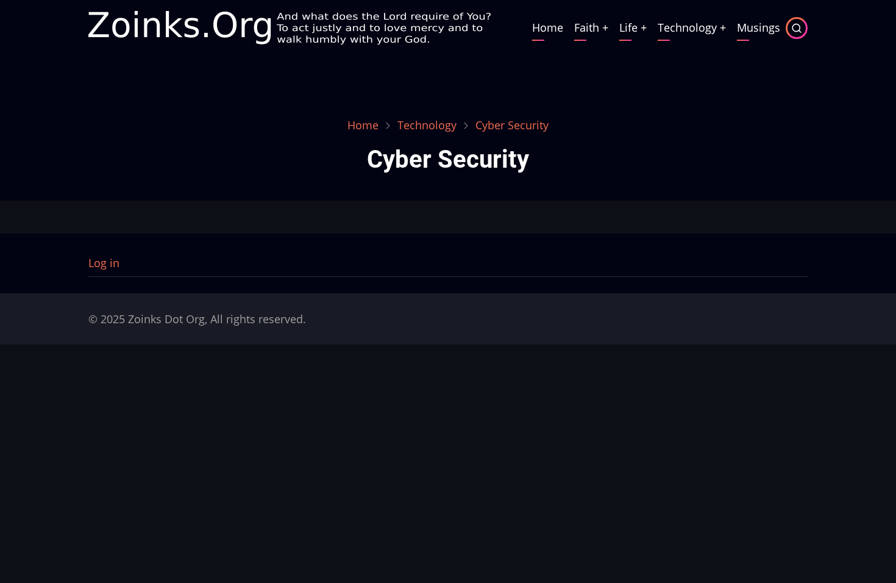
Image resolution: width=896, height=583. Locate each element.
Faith (586, 27)
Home (547, 27)
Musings (758, 27)
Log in (103, 263)
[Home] (289, 26)
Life (628, 27)
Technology (687, 27)
